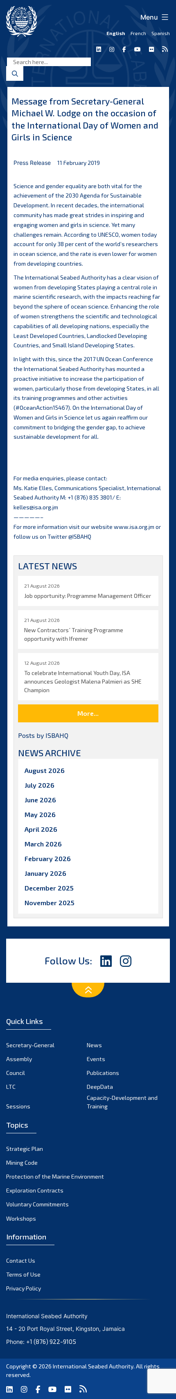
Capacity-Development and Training (122, 1102)
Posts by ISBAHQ (43, 735)
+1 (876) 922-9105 (51, 1341)
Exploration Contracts (34, 1190)
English (115, 33)
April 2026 (41, 829)
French (138, 33)
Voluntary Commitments (37, 1204)
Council (15, 1072)
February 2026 (48, 858)
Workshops (21, 1218)
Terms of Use (23, 1274)
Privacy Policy (23, 1288)
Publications (103, 1072)
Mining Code (22, 1162)
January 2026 (45, 873)
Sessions (18, 1106)
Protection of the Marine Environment (55, 1176)
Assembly (19, 1058)
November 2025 (49, 902)
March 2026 (43, 844)
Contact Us (20, 1260)
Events (96, 1058)
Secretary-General (30, 1044)
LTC (11, 1086)
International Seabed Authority (93, 1366)
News (94, 1044)
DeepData (100, 1086)
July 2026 (39, 785)
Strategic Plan (24, 1148)
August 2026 (45, 770)
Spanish (160, 33)
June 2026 (40, 800)
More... (88, 713)
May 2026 (40, 814)
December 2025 (49, 888)
